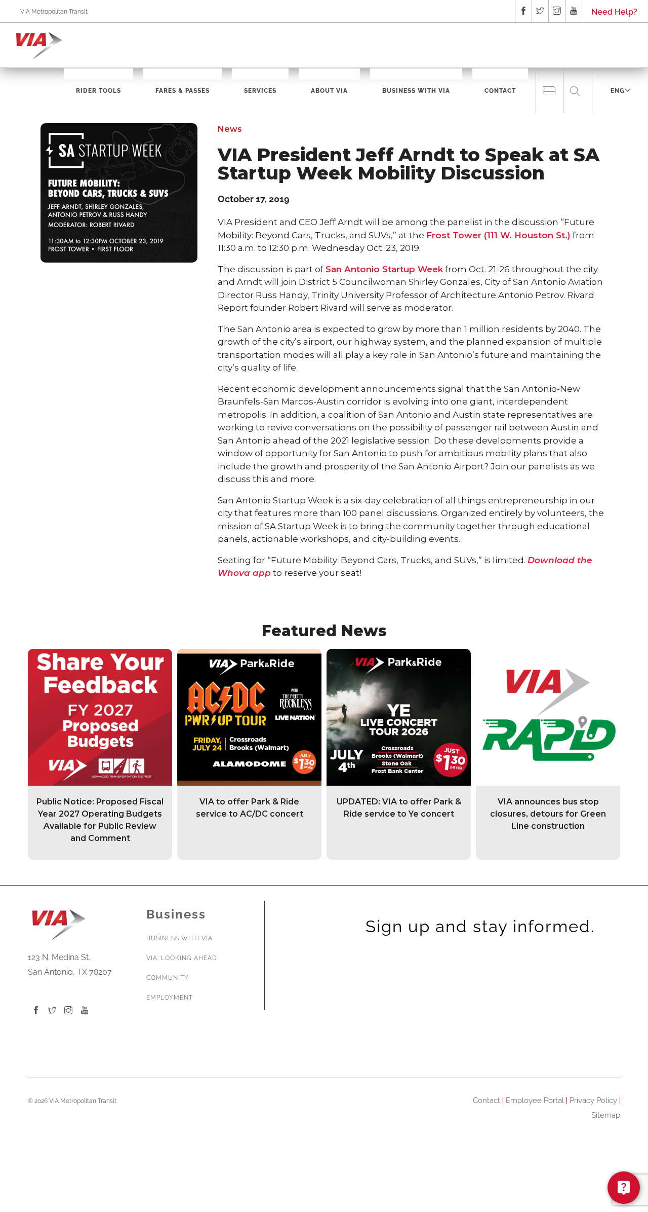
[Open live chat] (624, 1187)
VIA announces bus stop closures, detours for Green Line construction (548, 814)
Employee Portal (535, 1100)
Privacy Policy (593, 1100)
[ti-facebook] (523, 11)
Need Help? (614, 12)
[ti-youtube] (574, 11)
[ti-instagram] (557, 11)
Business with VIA (179, 938)
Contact (500, 90)
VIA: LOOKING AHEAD (181, 958)
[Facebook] (36, 1011)
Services (260, 90)
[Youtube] (84, 1011)
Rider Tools (98, 90)
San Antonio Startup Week (384, 269)
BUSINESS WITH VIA (416, 90)
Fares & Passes (182, 90)
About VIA (329, 90)
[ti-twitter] (540, 11)
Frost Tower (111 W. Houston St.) (498, 235)
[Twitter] (52, 1011)
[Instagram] (68, 1011)
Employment (169, 997)
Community (167, 977)
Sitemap (605, 1115)
